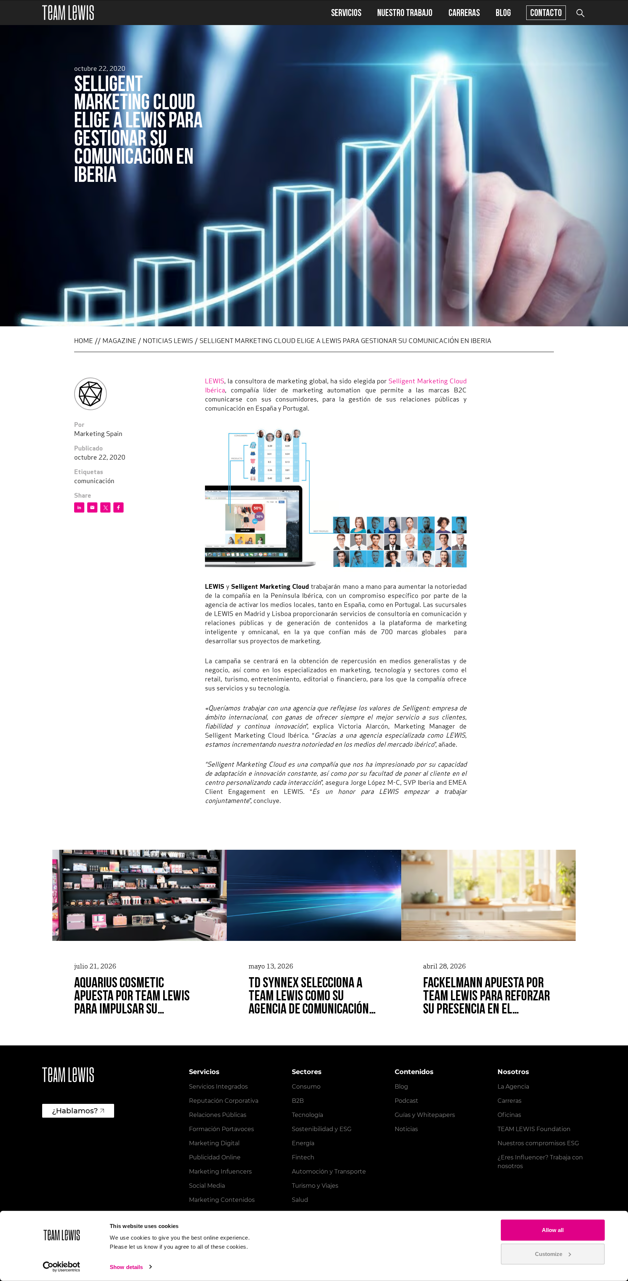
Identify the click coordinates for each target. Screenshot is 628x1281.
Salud (300, 1199)
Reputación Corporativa (223, 1100)
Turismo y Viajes (315, 1185)
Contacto (546, 12)
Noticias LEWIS (168, 341)
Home (83, 341)
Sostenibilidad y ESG (321, 1129)
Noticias (406, 1129)
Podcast (406, 1100)
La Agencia (513, 1086)
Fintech (303, 1157)
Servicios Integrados (218, 1086)
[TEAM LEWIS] (68, 12)
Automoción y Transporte (329, 1171)
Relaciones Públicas (217, 1114)
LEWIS (214, 382)
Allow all (553, 1230)
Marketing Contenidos (222, 1199)
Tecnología (307, 1114)
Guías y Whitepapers (425, 1114)
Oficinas (509, 1114)
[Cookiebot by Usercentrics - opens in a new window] (61, 1266)
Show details (126, 1267)
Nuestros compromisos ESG (538, 1143)
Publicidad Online (215, 1157)
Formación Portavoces (221, 1129)
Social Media (207, 1185)
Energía (303, 1143)
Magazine (119, 341)
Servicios (346, 12)
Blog (503, 12)
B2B (298, 1100)
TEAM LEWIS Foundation (534, 1129)
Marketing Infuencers (220, 1171)
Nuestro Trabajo (404, 12)
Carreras (464, 12)
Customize (548, 1254)
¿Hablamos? (75, 1110)
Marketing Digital (214, 1143)
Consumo (306, 1086)
